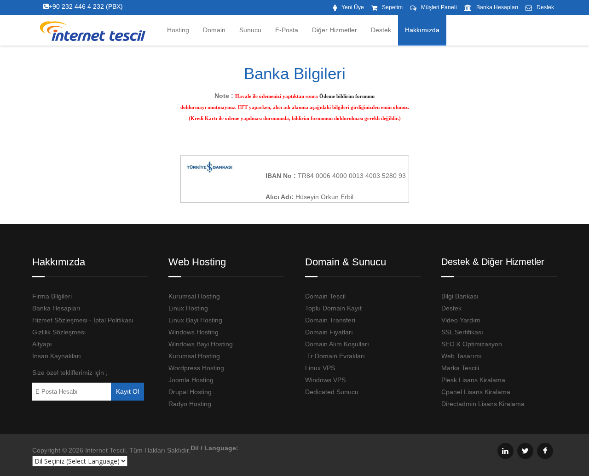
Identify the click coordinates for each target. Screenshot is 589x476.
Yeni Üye (352, 7)
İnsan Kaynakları (56, 356)
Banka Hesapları (497, 7)
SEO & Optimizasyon (471, 344)
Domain (214, 30)
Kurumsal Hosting (194, 296)
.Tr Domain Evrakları (335, 356)
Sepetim (392, 7)
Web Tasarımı (461, 356)
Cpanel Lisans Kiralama (475, 392)
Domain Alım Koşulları (337, 344)
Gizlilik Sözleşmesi (59, 332)
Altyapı (42, 344)
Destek (545, 7)
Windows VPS (325, 380)
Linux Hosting (188, 308)
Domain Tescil (325, 296)
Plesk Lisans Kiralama (473, 380)
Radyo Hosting (189, 403)
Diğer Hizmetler (334, 30)
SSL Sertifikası (462, 332)
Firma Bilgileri (52, 296)
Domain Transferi (330, 320)
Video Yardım (460, 320)
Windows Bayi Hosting (200, 344)
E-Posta (286, 30)
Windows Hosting (193, 332)
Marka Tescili (460, 368)
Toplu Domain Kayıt (333, 308)
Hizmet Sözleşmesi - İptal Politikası (82, 320)
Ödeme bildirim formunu (347, 96)
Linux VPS (320, 368)
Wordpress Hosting (196, 368)
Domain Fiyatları (329, 332)
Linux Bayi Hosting (195, 320)
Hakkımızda (422, 30)
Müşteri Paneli (439, 7)
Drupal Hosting (190, 392)
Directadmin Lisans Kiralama (483, 403)
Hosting (178, 30)
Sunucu (250, 30)
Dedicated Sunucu (331, 392)
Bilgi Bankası (460, 296)
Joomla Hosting (191, 380)
